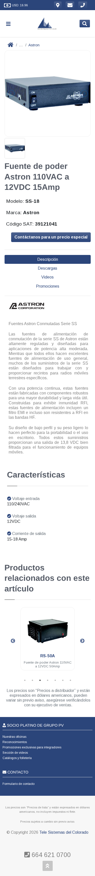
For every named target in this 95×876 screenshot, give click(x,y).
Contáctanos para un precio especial (50, 237)
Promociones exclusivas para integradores (32, 747)
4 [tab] (47, 680)
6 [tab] (62, 680)
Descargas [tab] (47, 268)
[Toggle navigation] (10, 23)
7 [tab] (70, 680)
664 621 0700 (50, 854)
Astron (34, 45)
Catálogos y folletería (17, 758)
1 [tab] (24, 680)
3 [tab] (40, 680)
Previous (12, 641)
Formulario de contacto (18, 784)
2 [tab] (32, 680)
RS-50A (47, 656)
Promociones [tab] (47, 286)
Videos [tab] (47, 277)
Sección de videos (15, 752)
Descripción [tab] (47, 259)
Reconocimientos (15, 742)
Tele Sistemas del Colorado (63, 832)
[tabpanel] (48, 641)
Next (82, 641)
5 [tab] (55, 680)
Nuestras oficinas (14, 737)
